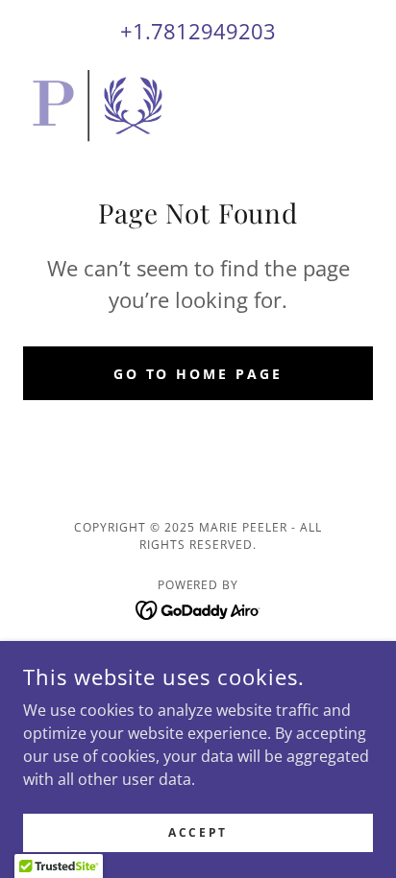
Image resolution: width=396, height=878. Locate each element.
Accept (197, 832)
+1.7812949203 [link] (198, 30)
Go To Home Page (198, 374)
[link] (98, 106)
